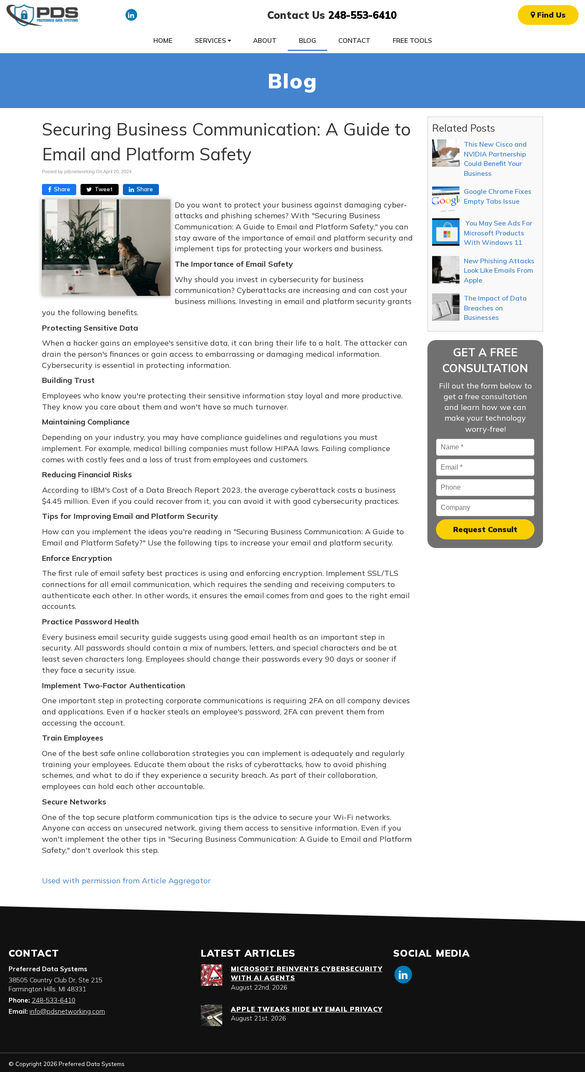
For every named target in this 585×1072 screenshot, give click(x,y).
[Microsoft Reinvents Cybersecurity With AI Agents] (211, 975)
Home (163, 40)
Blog (307, 40)
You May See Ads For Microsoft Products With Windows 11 (498, 233)
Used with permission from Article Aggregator (126, 880)
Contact (354, 40)
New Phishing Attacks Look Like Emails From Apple (499, 270)
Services (211, 40)
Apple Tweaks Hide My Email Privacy (306, 1009)
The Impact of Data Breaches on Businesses (495, 308)
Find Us (550, 15)
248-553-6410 (362, 15)
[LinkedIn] (131, 14)
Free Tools (412, 40)
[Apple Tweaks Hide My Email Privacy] (211, 1015)
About (265, 40)
